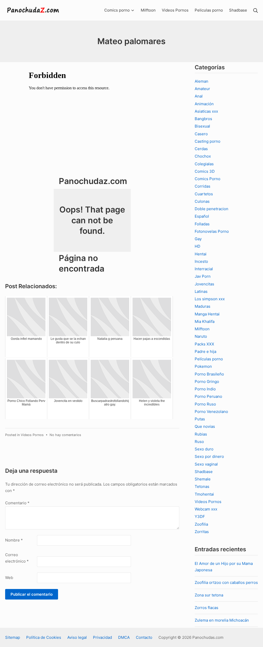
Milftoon (202, 328)
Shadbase (204, 471)
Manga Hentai (207, 314)
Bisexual (202, 126)
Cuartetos (204, 193)
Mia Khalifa (204, 321)
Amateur (202, 88)
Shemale (203, 479)
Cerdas (201, 148)
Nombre (14, 540)
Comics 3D (205, 171)
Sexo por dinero (209, 456)
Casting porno (207, 141)
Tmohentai (204, 494)
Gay (198, 238)
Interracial (204, 268)
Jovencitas (204, 284)
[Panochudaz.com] (33, 10)
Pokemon (203, 366)
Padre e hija (205, 351)
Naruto (201, 336)
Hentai (200, 254)
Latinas (201, 291)
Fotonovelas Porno (212, 231)
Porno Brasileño (209, 374)
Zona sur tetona (209, 595)
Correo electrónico (17, 558)
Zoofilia (201, 524)
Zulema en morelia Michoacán (222, 620)
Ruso (199, 441)
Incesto (201, 261)
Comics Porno (207, 178)
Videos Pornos (32, 435)
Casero (201, 133)
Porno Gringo (207, 381)
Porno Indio (205, 389)
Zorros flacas (206, 607)
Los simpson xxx (210, 298)
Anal (199, 96)
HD (197, 246)
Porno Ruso (205, 404)
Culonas (202, 201)
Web (9, 577)
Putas (200, 419)
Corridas (202, 186)
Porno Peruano (208, 396)
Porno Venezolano (211, 411)
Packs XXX (204, 344)
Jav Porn (203, 276)
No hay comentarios (65, 435)
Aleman (201, 81)
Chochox (203, 156)
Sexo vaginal (206, 464)
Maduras (202, 306)
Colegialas (204, 163)
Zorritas (202, 531)
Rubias (201, 434)
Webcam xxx (206, 509)
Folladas (202, 223)
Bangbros (203, 118)
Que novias (205, 426)
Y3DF (200, 516)
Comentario (17, 502)
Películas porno (209, 358)
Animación (204, 103)
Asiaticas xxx (206, 111)
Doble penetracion (211, 208)
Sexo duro (204, 449)
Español (202, 216)
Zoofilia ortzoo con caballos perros (226, 582)
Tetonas (202, 486)
